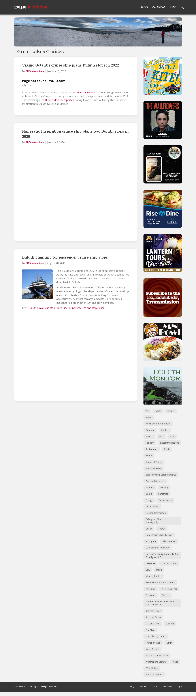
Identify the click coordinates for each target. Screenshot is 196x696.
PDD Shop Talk (169, 588)
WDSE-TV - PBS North (157, 655)
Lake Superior (168, 541)
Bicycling (150, 487)
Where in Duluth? (154, 674)
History (170, 410)
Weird (175, 661)
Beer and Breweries (155, 481)
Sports (167, 449)
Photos (164, 430)
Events (158, 410)
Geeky (149, 528)
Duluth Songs (152, 506)
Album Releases (153, 468)
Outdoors (150, 430)
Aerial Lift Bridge (154, 462)
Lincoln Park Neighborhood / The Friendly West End (162, 556)
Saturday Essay (153, 610)
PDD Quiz (150, 588)
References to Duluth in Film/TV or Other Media (161, 603)
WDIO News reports (88, 92)
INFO (173, 7)
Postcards (151, 595)
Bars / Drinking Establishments (161, 474)
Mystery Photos (153, 576)
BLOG (144, 7)
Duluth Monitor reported (59, 100)
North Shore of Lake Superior (160, 582)
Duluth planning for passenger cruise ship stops (65, 257)
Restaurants (152, 449)
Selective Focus (153, 617)
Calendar (143, 686)
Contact (155, 686)
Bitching (164, 487)
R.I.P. (172, 436)
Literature (150, 563)
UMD (169, 642)
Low (148, 569)
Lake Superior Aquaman (157, 547)
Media (159, 569)
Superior (170, 623)
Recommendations (169, 442)
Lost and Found (169, 563)
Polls (161, 436)
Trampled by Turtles (156, 636)
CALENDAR (158, 7)
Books (149, 493)
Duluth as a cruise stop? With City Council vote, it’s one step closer (66, 308)
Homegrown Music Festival (159, 534)
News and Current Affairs (158, 423)
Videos (149, 455)
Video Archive (152, 649)
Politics (149, 436)
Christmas (163, 493)
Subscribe (167, 686)
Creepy (149, 500)
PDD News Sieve (35, 71)
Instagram (151, 541)
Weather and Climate (156, 661)
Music (148, 417)
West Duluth (152, 668)
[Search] (180, 7)
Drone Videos (165, 500)
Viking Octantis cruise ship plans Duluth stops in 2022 (70, 65)
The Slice (150, 630)
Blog (132, 686)
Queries (165, 595)
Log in (179, 686)
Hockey (161, 528)
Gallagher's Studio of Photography (156, 521)
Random (150, 442)
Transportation (153, 642)
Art (147, 410)
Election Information (156, 512)
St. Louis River (153, 623)
